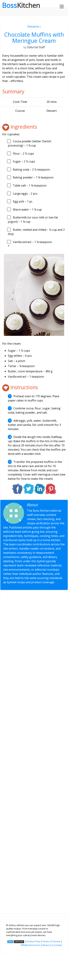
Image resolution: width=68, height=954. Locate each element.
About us (47, 945)
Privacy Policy (33, 941)
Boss (21, 5)
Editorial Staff (51, 504)
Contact (58, 945)
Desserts (33, 26)
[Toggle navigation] (62, 6)
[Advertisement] (34, 753)
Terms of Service (51, 941)
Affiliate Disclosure (30, 945)
